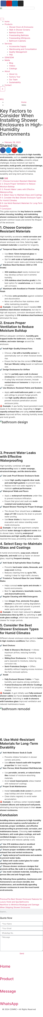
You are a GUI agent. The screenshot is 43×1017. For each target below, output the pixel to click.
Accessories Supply (17, 46)
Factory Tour (14, 77)
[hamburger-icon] (2, 19)
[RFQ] (3, 94)
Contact (8, 85)
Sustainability (15, 82)
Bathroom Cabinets (17, 41)
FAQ (11, 54)
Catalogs (13, 68)
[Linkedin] (15, 3)
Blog (11, 63)
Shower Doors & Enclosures (21, 27)
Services (8, 43)
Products (8, 24)
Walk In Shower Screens (19, 30)
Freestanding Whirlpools (19, 38)
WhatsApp (9, 1003)
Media (7, 60)
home (7, 21)
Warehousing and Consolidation (23, 49)
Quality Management (18, 52)
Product (7, 979)
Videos (12, 66)
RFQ (2, 99)
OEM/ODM (9, 57)
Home (5, 966)
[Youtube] (9, 3)
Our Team (13, 79)
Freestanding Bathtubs (19, 35)
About (7, 71)
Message (8, 991)
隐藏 (6, 178)
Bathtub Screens (16, 32)
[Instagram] (21, 3)
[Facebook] (3, 3)
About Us (13, 74)
